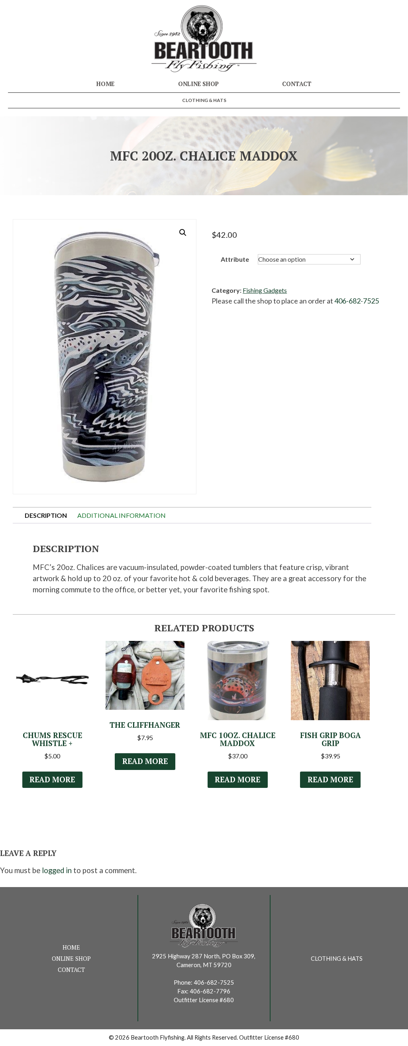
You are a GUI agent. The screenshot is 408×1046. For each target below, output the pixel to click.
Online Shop (198, 84)
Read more (52, 779)
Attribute (235, 259)
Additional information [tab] (121, 515)
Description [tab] (46, 515)
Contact (297, 84)
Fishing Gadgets (265, 290)
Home (105, 84)
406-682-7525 (356, 300)
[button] (183, 232)
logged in (57, 870)
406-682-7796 (210, 991)
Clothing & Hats (204, 100)
